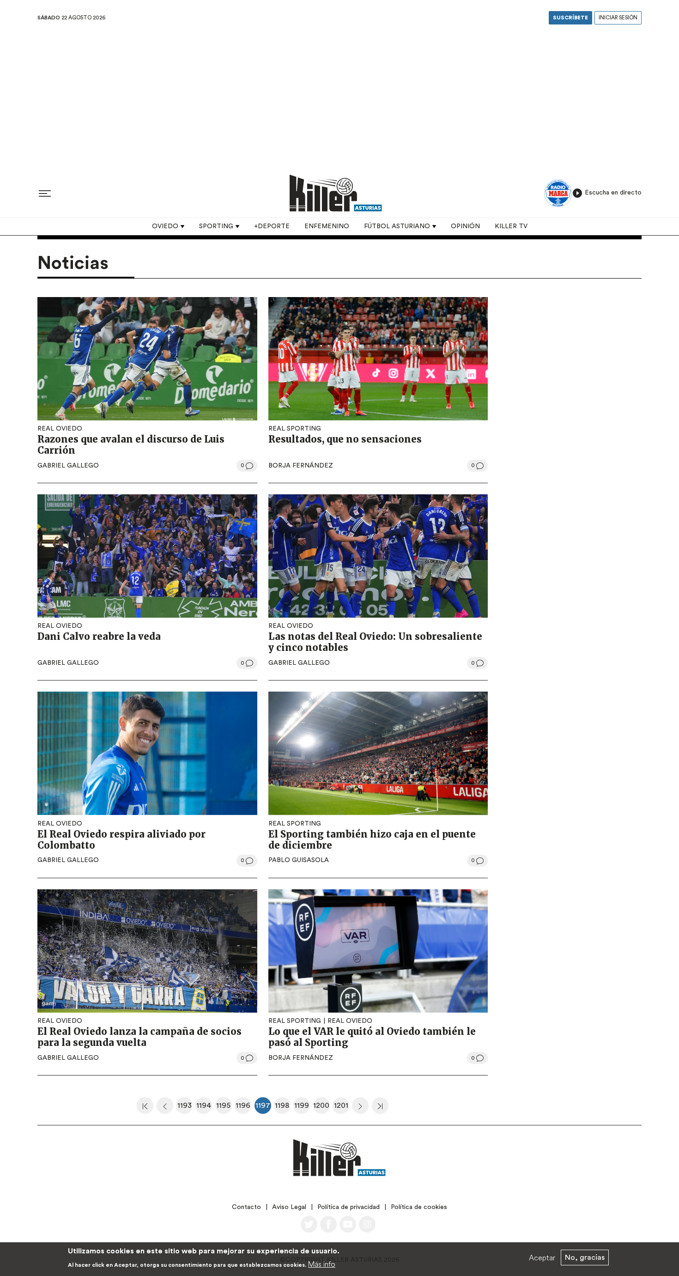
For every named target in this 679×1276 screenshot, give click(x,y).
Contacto (246, 1207)
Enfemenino (326, 226)
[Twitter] (309, 1224)
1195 (224, 1108)
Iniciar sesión (618, 17)
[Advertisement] (339, 96)
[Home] (336, 193)
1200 (321, 1108)
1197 (263, 1108)
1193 (185, 1108)
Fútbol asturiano (397, 226)
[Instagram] (367, 1224)
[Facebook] (328, 1224)
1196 (243, 1108)
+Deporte (272, 226)
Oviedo (165, 226)
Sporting (216, 226)
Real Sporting (294, 428)
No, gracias (585, 1257)
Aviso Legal (289, 1207)
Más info (321, 1264)
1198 (283, 1108)
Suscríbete (570, 17)
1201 (341, 1108)
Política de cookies (419, 1207)
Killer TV (511, 226)
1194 (204, 1108)
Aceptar (542, 1257)
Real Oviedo (59, 428)
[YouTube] (348, 1224)
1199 (302, 1108)
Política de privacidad (348, 1207)
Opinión (465, 226)
